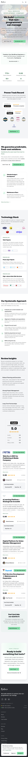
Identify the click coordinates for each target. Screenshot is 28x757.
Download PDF (8, 487)
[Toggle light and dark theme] (23, 2)
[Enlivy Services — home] (3, 2)
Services (3, 726)
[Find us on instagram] (5, 699)
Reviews (3, 717)
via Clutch (23, 475)
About (2, 714)
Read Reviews (13, 131)
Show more (5, 472)
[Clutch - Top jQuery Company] (23, 119)
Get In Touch (7, 41)
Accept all (20, 753)
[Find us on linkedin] (9, 699)
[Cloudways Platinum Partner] (14, 126)
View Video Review (19, 452)
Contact (3, 731)
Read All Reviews (13, 628)
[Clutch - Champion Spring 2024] (5, 119)
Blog (2, 728)
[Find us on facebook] (2, 699)
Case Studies (4, 719)
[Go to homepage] (4, 689)
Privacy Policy (4, 738)
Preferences (6, 753)
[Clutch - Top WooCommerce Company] (12, 119)
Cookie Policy (4, 740)
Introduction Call (19, 41)
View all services (5, 202)
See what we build (13, 61)
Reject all (13, 753)
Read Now (17, 487)
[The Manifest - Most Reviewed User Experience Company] (17, 119)
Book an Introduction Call (13, 672)
